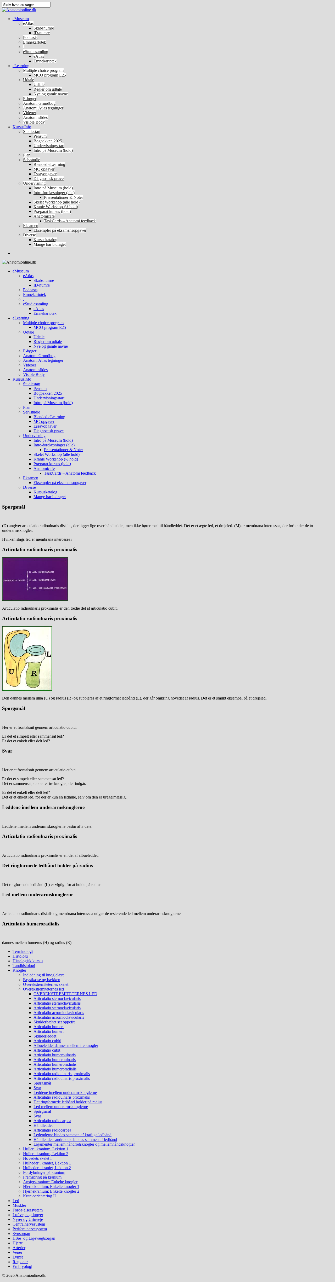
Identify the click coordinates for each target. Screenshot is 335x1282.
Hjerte (18, 1243)
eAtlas (28, 23)
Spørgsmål (42, 1083)
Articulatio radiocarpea (52, 1120)
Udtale (28, 80)
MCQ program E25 (50, 75)
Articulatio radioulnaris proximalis (62, 1073)
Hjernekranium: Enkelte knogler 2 (51, 1191)
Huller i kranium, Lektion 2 (45, 1153)
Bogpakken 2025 (48, 141)
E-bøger (29, 98)
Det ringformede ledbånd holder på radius (68, 1102)
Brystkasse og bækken (41, 979)
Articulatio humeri (49, 1026)
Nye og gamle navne (51, 94)
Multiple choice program (43, 70)
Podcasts (30, 37)
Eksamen (30, 225)
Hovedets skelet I (37, 1158)
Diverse (29, 235)
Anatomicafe (44, 216)
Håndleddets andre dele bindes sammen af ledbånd (75, 1139)
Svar (37, 1088)
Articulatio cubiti (47, 1041)
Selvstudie (31, 160)
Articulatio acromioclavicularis (59, 1012)
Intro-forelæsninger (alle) (54, 192)
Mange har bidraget (50, 244)
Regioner (20, 1262)
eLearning (21, 65)
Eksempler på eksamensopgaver (60, 230)
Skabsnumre (44, 28)
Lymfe (18, 1257)
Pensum (40, 136)
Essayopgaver (45, 174)
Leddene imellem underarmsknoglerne (65, 1092)
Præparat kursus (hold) (52, 211)
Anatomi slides (35, 117)
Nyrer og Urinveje (28, 1219)
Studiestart (31, 131)
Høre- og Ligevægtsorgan (34, 1238)
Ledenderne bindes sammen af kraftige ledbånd (72, 1135)
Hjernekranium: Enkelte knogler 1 (51, 1186)
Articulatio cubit (47, 1050)
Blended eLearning (49, 164)
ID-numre (42, 33)
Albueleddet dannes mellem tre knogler (66, 1045)
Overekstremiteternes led (43, 989)
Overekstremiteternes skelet (45, 984)
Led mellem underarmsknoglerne (61, 1106)
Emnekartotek (34, 42)
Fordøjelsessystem (28, 1210)
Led (16, 1200)
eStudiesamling (35, 51)
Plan (26, 155)
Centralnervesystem (29, 1224)
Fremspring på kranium (42, 1177)
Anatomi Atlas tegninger (43, 108)
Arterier (19, 1247)
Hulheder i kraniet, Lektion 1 (47, 1163)
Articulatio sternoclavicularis (57, 998)
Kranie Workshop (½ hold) (56, 207)
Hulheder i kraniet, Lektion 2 (47, 1168)
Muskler (19, 1205)
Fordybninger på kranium (44, 1172)
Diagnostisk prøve (49, 178)
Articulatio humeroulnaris (55, 1055)
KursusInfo (22, 127)
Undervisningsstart (49, 145)
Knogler (19, 970)
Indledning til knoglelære (43, 975)
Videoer (29, 112)
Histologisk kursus (28, 961)
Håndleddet (43, 1125)
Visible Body (34, 122)
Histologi (20, 956)
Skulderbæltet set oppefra (54, 1022)
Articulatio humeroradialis (55, 1064)
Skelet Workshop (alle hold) (57, 202)
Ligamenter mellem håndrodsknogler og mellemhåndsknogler (84, 1144)
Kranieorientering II (39, 1196)
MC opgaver (44, 169)
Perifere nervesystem (30, 1229)
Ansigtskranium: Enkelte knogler (50, 1182)
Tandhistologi (24, 965)
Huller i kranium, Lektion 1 (45, 1149)
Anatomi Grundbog (39, 103)
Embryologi (22, 1266)
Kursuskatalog (45, 239)
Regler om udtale (48, 89)
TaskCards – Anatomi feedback (70, 221)
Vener (17, 1252)
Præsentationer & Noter (63, 197)
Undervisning (34, 183)
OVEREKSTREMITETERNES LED (65, 994)
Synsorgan (21, 1233)
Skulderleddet (45, 1036)
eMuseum (21, 18)
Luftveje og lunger (28, 1215)
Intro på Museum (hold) (53, 150)
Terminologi (23, 951)
